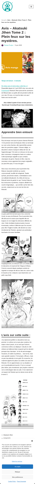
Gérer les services (17, 461)
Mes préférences (17, 477)
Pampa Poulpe (8, 45)
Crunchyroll (5, 90)
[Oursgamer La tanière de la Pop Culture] (7, 6)
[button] (32, 441)
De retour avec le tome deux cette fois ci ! (14, 86)
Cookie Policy (12, 481)
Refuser (17, 472)
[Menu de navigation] (31, 6)
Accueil (3, 20)
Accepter (17, 466)
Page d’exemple (21, 481)
